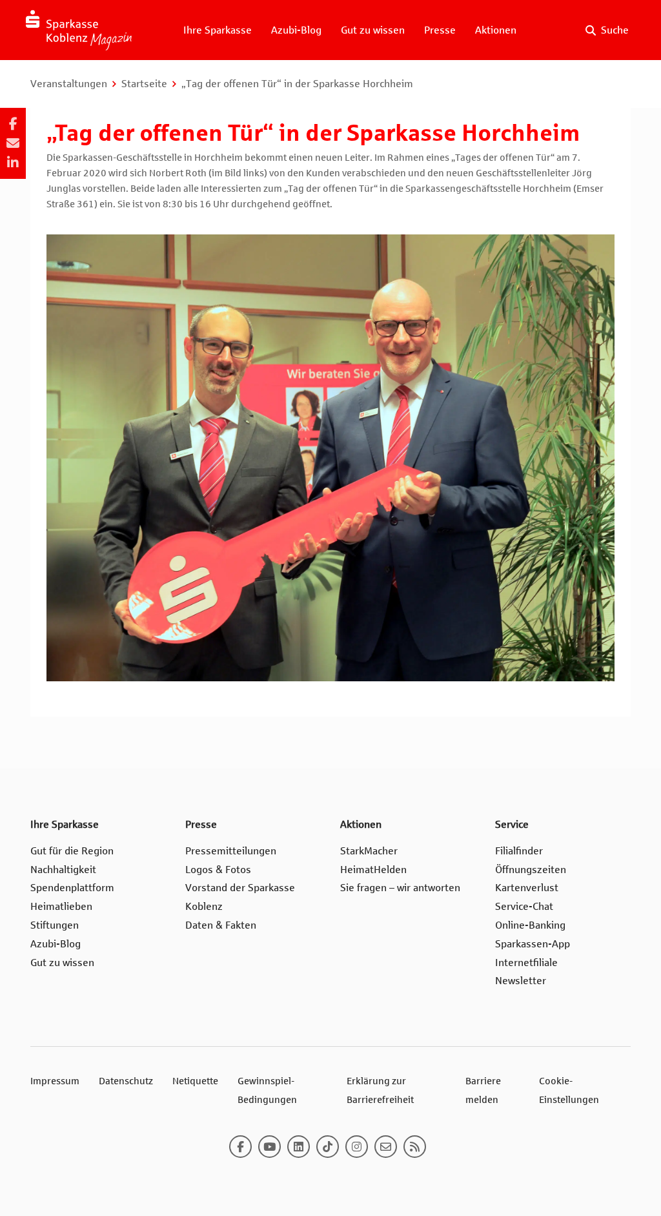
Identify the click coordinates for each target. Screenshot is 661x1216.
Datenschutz (126, 1081)
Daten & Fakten (220, 925)
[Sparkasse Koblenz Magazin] (79, 30)
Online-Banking (530, 925)
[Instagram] (356, 1146)
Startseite (144, 83)
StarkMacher (369, 850)
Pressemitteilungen (230, 850)
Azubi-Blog (296, 30)
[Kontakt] (385, 1146)
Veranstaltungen (68, 83)
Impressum (54, 1081)
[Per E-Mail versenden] (13, 143)
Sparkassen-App (532, 943)
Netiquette (195, 1081)
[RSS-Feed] (414, 1146)
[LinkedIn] (298, 1146)
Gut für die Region (72, 850)
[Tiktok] (327, 1146)
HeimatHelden (373, 869)
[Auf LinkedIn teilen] (13, 162)
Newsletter (520, 980)
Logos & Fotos (218, 869)
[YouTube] (269, 1146)
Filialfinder (519, 850)
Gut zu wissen (373, 30)
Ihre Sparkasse (217, 30)
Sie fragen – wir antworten (400, 887)
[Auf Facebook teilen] (13, 124)
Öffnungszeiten (530, 869)
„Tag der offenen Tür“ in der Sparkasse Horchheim (297, 83)
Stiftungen (54, 925)
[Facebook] (240, 1146)
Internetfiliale (526, 962)
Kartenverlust (526, 887)
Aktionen (495, 30)
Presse (440, 30)
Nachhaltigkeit (63, 869)
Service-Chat (524, 906)
